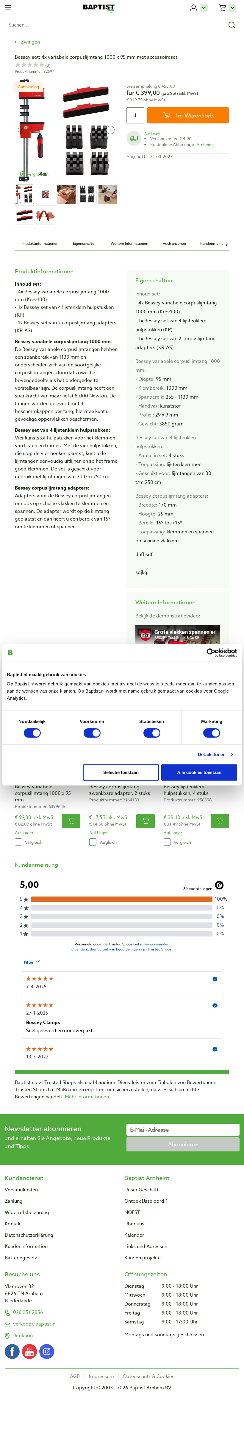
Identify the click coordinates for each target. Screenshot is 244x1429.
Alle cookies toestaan (199, 772)
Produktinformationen (40, 243)
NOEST (132, 1212)
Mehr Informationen (87, 1096)
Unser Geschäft (141, 1189)
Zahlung (14, 1201)
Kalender (134, 1235)
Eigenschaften (84, 243)
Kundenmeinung (214, 243)
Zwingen (30, 42)
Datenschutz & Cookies (148, 1376)
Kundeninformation (26, 1246)
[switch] (92, 733)
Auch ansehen (174, 243)
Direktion (22, 1335)
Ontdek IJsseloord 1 (146, 1201)
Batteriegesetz (21, 1257)
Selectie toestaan (121, 772)
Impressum (101, 1376)
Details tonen (212, 754)
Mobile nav (8, 7)
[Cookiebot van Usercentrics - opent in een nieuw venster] (211, 652)
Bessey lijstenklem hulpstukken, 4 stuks (186, 790)
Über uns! (135, 1223)
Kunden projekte (142, 1257)
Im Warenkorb (194, 115)
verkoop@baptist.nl (35, 1324)
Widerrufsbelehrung (27, 1212)
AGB (75, 1376)
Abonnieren (183, 1144)
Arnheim (204, 144)
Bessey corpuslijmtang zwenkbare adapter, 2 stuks (119, 790)
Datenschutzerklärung (29, 1235)
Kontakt (13, 1223)
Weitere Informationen (129, 243)
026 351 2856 (28, 1312)
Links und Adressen (145, 1246)
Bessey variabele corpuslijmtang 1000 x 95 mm (43, 793)
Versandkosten (21, 1189)
